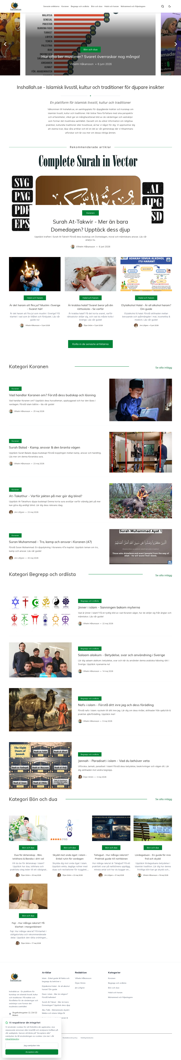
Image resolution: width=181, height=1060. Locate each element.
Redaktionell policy (70, 1038)
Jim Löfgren (80, 988)
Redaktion (81, 972)
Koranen (65, 6)
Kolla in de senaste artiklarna (90, 344)
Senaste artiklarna (51, 6)
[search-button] (162, 6)
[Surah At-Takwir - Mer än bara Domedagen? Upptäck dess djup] (90, 203)
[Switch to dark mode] (169, 6)
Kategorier (114, 972)
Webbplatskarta (87, 1038)
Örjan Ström (80, 983)
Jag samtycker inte (32, 1045)
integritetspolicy (12, 1039)
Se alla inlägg (163, 367)
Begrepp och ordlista (80, 6)
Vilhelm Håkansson (83, 978)
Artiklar (46, 972)
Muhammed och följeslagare (133, 6)
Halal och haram (111, 6)
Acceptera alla (32, 1052)
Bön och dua (96, 6)
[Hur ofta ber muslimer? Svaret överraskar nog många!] (90, 44)
